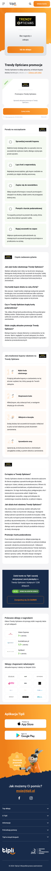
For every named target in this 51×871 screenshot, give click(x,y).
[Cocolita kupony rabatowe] (25, 683)
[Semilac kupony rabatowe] (11, 697)
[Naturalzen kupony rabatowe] (25, 690)
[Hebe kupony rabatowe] (11, 683)
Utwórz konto (42, 4)
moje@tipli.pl (25, 791)
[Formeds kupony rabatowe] (11, 690)
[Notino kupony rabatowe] (25, 697)
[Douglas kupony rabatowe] (11, 676)
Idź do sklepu (25, 50)
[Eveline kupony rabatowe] (39, 683)
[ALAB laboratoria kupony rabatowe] (39, 690)
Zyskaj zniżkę (25, 111)
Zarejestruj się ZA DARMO (25, 600)
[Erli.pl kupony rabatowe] (39, 697)
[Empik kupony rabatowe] (25, 676)
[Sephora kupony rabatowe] (39, 676)
